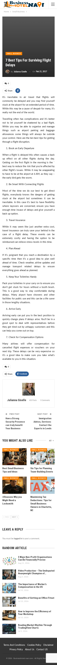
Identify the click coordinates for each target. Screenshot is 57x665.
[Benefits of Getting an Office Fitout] (9, 602)
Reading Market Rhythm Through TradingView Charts (35, 626)
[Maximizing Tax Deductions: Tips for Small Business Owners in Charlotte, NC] (42, 485)
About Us (29, 649)
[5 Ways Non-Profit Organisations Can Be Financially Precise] (9, 561)
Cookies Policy (34, 645)
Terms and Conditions (14, 645)
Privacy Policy (16, 649)
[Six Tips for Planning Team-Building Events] (42, 456)
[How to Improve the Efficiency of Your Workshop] (9, 615)
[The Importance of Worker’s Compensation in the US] (9, 588)
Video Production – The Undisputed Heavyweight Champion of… (36, 572)
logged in (18, 539)
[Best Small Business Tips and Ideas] (14, 456)
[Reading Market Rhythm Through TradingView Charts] (9, 629)
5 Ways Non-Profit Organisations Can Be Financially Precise (35, 558)
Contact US (42, 649)
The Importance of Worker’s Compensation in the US (32, 585)
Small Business (14, 53)
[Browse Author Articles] (28, 389)
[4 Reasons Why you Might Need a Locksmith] (14, 485)
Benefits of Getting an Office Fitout (36, 597)
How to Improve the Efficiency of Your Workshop (34, 613)
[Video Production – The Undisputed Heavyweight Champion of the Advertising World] (9, 574)
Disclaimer (48, 645)
